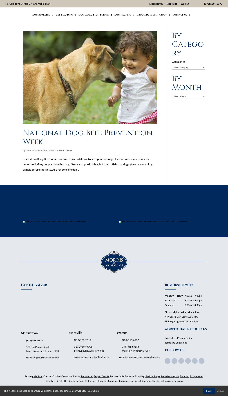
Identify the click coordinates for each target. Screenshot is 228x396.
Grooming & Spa (146, 14)
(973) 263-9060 (82, 340)
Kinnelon (102, 381)
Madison (38, 376)
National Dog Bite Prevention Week (87, 137)
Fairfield (58, 381)
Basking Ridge (152, 376)
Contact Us (179, 14)
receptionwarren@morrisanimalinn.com (139, 357)
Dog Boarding (41, 14)
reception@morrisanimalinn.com (42, 357)
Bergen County (101, 376)
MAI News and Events (55, 150)
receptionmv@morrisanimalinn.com (92, 357)
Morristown (156, 3)
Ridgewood (135, 381)
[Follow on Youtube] (181, 361)
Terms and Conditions (176, 342)
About (163, 14)
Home (27, 14)
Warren (185, 3)
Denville (49, 381)
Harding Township (73, 381)
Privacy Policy (184, 338)
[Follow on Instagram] (195, 361)
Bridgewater (196, 376)
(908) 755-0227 (130, 340)
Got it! (209, 391)
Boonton (184, 376)
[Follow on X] (174, 361)
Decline (220, 391)
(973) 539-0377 (34, 340)
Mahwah (123, 381)
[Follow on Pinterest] (188, 361)
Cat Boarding (64, 14)
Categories (178, 61)
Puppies (104, 14)
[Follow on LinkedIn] (201, 361)
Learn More (93, 390)
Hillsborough (90, 381)
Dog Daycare (86, 14)
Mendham (113, 381)
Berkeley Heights (170, 376)
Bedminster (87, 376)
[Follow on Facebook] (167, 361)
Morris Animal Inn (34, 150)
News (69, 150)
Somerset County (150, 381)
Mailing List (44, 3)
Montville (171, 3)
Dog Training (122, 14)
